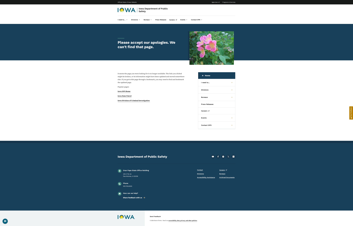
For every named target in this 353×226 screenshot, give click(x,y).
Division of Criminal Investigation (136, 100)
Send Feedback (155, 216)
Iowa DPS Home (124, 91)
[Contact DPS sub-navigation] (201, 20)
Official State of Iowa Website (127, 2)
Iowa (120, 100)
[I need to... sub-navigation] (126, 20)
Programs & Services (228, 2)
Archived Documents (227, 177)
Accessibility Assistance (206, 177)
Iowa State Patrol (124, 96)
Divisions (200, 174)
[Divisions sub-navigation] (139, 20)
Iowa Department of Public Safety (153, 10)
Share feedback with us (132, 198)
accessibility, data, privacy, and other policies (183, 220)
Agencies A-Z (216, 2)
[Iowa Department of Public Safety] (127, 10)
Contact (200, 170)
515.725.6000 (127, 186)
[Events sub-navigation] (186, 20)
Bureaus (222, 174)
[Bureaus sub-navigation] (151, 20)
